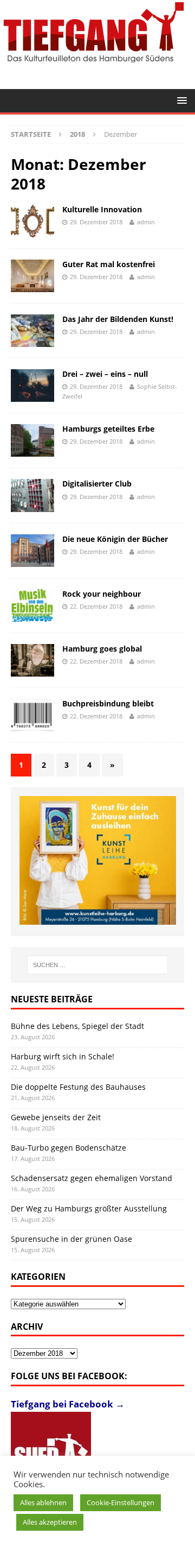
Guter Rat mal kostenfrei (108, 264)
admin (146, 222)
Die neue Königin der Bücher (115, 539)
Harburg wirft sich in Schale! (62, 1056)
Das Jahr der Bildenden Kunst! (117, 319)
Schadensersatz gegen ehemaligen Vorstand (91, 1178)
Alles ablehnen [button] (43, 1502)
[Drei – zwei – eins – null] (32, 385)
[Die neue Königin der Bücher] (32, 550)
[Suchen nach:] (98, 965)
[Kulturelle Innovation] (32, 221)
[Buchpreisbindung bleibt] (32, 715)
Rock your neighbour (101, 594)
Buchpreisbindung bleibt (108, 703)
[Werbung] (98, 860)
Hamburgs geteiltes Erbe (108, 429)
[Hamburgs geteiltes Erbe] (32, 440)
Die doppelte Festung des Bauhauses (78, 1087)
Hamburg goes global (102, 648)
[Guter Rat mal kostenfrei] (32, 276)
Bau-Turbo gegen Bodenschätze (68, 1147)
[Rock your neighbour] (32, 605)
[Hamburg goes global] (32, 660)
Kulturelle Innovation (102, 209)
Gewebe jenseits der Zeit (56, 1117)
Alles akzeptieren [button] (50, 1522)
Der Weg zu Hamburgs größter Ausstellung (89, 1208)
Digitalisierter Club (97, 483)
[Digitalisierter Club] (32, 495)
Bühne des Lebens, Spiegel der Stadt (77, 1026)
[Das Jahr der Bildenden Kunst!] (32, 330)
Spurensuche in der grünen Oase (71, 1239)
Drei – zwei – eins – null (105, 374)
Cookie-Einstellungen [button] (120, 1502)
